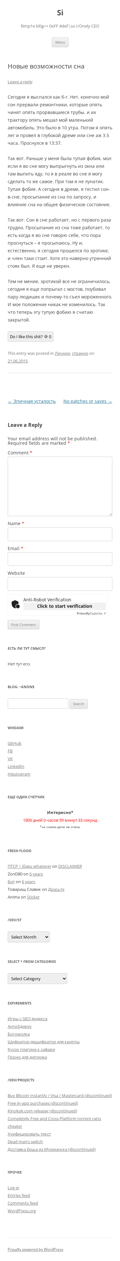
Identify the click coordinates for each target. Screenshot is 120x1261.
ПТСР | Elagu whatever (29, 866)
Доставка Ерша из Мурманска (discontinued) (52, 1149)
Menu (60, 42)
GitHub (14, 743)
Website (16, 573)
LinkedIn (16, 766)
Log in (13, 1188)
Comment (20, 453)
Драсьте (56, 889)
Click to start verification (64, 606)
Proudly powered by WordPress (35, 1249)
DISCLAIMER (70, 866)
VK (10, 758)
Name (16, 523)
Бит (11, 881)
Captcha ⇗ (91, 613)
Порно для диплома (27, 1057)
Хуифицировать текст (29, 1134)
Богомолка (19, 1034)
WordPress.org (22, 1211)
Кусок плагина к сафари (31, 1049)
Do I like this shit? (30, 336)
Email (15, 548)
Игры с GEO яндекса (27, 1018)
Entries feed (19, 1195)
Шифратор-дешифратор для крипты (44, 1042)
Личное (62, 353)
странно (80, 353)
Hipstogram (19, 774)
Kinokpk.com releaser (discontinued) (42, 1111)
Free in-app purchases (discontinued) (43, 1103)
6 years (36, 874)
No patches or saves (87, 401)
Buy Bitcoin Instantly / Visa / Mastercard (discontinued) (60, 1095)
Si (60, 13)
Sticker (33, 897)
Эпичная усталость (32, 401)
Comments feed (23, 1203)
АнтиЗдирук (20, 1026)
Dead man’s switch (25, 1141)
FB (10, 751)
